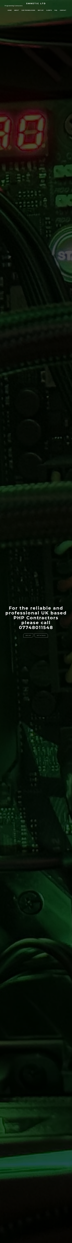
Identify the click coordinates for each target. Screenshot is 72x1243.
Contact (63, 10)
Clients (49, 10)
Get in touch (41, 635)
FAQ (55, 10)
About (16, 10)
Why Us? (41, 10)
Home (10, 10)
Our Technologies (28, 10)
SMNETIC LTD (36, 3)
